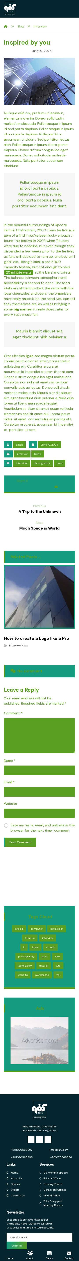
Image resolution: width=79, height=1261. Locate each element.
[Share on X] (41, 481)
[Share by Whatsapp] (39, 487)
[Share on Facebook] (33, 481)
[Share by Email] (56, 487)
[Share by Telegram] (48, 487)
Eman (19, 444)
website (23, 975)
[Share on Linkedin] (31, 487)
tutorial (43, 965)
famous (30, 938)
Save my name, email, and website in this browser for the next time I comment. (43, 828)
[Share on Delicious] (23, 487)
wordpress (42, 975)
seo (57, 956)
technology (25, 965)
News (37, 454)
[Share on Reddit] (58, 481)
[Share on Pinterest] (50, 481)
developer (56, 929)
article (19, 929)
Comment (13, 713)
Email (9, 782)
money (50, 947)
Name (10, 760)
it (24, 947)
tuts (58, 965)
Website (10, 803)
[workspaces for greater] (10, 9)
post (59, 463)
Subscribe (17, 1245)
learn (35, 947)
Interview (22, 454)
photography (42, 463)
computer (37, 929)
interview (21, 463)
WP (58, 975)
